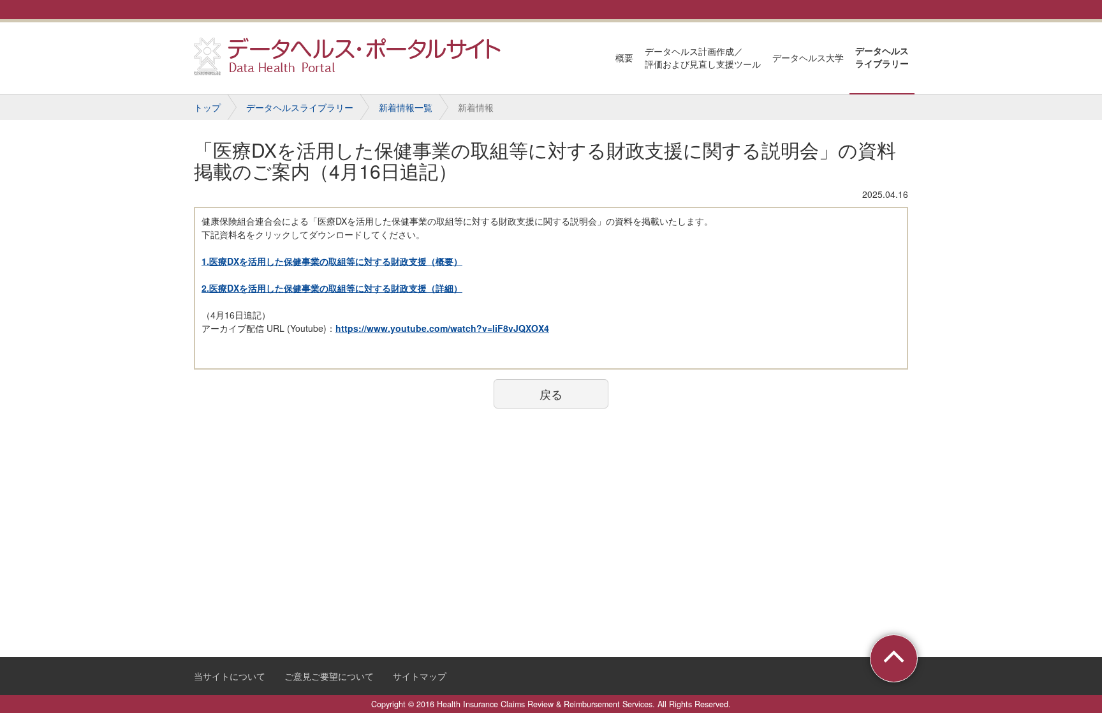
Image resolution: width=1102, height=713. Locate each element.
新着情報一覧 (405, 107)
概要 (624, 57)
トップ (207, 107)
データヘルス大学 (808, 57)
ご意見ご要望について (329, 676)
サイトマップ (419, 676)
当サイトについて (229, 676)
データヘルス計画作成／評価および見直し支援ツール (703, 57)
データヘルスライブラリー (882, 57)
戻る (551, 394)
